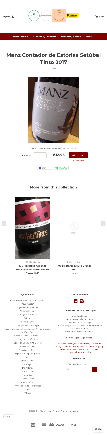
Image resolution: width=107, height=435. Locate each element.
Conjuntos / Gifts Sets (28, 339)
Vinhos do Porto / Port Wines (27, 385)
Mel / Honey (27, 368)
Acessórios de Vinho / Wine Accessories (28, 300)
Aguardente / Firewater (27, 307)
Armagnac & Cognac (27, 314)
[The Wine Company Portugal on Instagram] (82, 302)
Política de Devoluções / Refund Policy (74, 343)
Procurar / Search (71, 36)
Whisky (28, 393)
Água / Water (28, 304)
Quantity (26, 155)
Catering (27, 318)
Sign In (7, 16)
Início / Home (20, 36)
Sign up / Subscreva (77, 364)
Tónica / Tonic (27, 378)
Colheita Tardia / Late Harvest (27, 335)
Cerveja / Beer (27, 321)
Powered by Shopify (69, 411)
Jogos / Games (27, 360)
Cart (101, 16)
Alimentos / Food (28, 311)
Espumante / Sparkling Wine (27, 353)
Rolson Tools (28, 371)
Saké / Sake (27, 375)
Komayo (27, 364)
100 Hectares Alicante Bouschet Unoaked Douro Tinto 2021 (32, 269)
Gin (27, 357)
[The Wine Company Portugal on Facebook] (75, 302)
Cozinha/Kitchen (27, 346)
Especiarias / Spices (28, 350)
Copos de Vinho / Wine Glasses (28, 342)
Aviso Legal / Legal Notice (77, 349)
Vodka (28, 389)
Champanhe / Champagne (27, 325)
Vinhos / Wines (27, 382)
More (89, 36)
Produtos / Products (44, 36)
